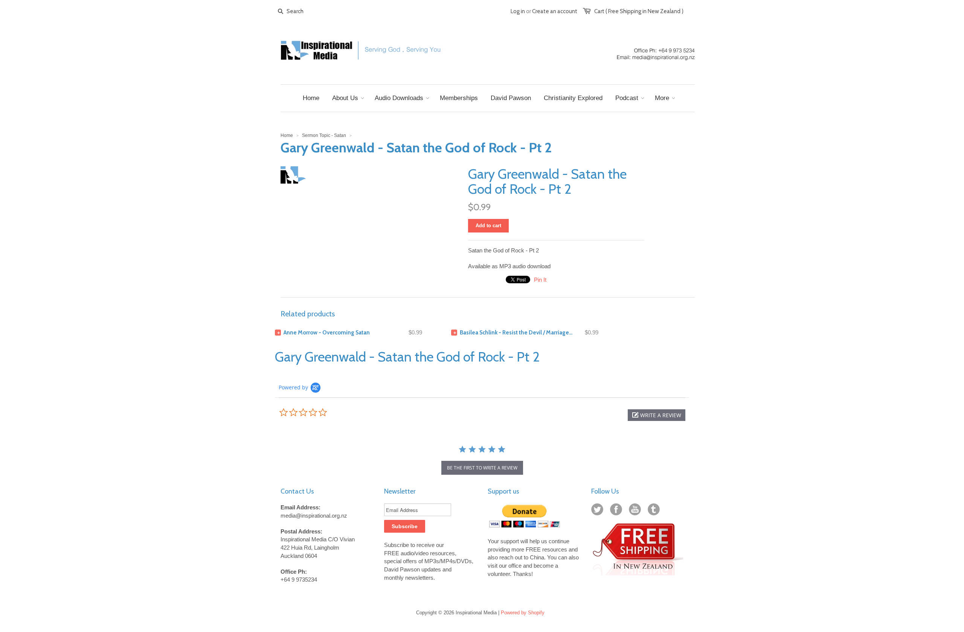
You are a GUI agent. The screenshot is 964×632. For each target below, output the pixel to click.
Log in (518, 11)
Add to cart (488, 225)
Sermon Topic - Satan (324, 135)
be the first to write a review (482, 468)
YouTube (636, 510)
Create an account (554, 11)
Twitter (598, 510)
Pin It (540, 279)
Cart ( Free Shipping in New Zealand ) (638, 11)
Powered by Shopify (523, 612)
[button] (656, 415)
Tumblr (655, 510)
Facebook (617, 510)
